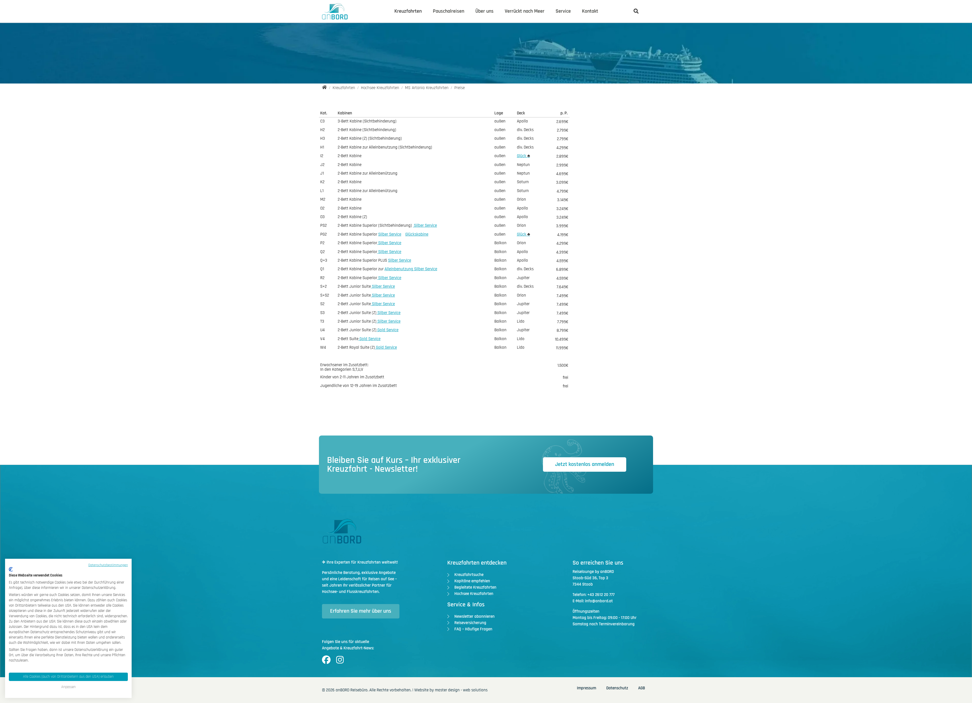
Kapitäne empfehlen (472, 581)
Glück (523, 156)
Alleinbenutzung (398, 269)
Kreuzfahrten (408, 11)
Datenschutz (617, 688)
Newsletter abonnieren (474, 616)
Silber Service (425, 225)
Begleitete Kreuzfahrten (475, 587)
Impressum (586, 688)
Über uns (484, 11)
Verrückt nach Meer (524, 11)
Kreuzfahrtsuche (468, 574)
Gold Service (387, 330)
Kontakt (590, 11)
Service (563, 11)
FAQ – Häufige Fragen (473, 629)
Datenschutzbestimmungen (108, 565)
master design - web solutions (461, 690)
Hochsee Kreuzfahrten (473, 593)
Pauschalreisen (448, 11)
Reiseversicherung (470, 623)
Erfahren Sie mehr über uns (360, 611)
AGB (641, 688)
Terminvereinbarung (617, 624)
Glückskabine (416, 234)
